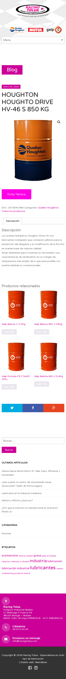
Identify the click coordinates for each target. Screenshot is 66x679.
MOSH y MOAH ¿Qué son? (17, 500)
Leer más (9, 331)
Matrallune (41, 662)
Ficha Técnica (16, 194)
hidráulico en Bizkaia (20, 562)
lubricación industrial (15, 568)
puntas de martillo (22, 573)
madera (59, 569)
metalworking (8, 573)
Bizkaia (30, 556)
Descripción (12, 220)
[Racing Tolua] (33, 10)
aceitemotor (10, 555)
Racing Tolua (30, 655)
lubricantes (43, 568)
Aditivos (22, 556)
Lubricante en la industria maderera (21, 493)
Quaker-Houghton (48, 207)
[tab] (12, 221)
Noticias (6, 533)
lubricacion (55, 561)
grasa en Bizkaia (49, 556)
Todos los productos (13, 211)
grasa (37, 555)
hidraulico (6, 562)
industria (38, 560)
